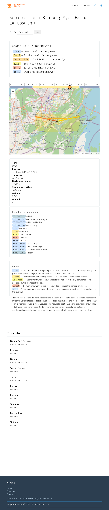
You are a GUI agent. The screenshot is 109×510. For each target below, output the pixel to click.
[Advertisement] (54, 451)
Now (37, 32)
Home (75, 5)
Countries (86, 5)
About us (11, 491)
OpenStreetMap (84, 153)
